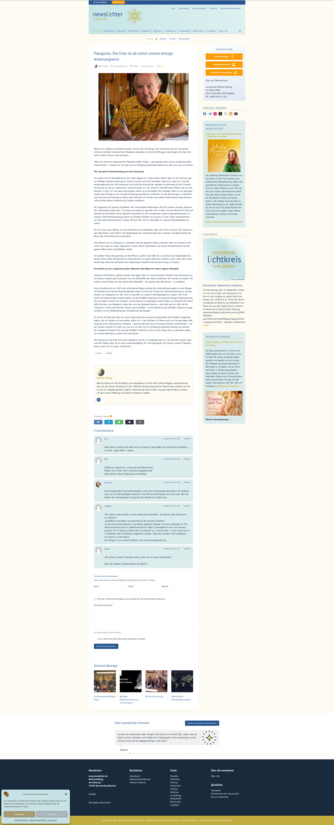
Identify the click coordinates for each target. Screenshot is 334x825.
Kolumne (157, 31)
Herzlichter (133, 31)
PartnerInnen (183, 8)
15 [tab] (184, 789)
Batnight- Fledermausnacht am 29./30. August (129, 699)
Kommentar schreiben (103, 605)
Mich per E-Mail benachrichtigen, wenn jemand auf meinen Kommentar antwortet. (131, 599)
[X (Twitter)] (220, 113)
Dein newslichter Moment (230, 8)
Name (97, 586)
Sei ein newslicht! (199, 8)
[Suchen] (240, 31)
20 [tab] (204, 789)
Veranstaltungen (218, 336)
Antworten (187, 439)
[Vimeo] (225, 113)
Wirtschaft (184, 38)
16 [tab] (188, 789)
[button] (66, 794)
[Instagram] (215, 113)
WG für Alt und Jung (154, 696)
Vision (172, 38)
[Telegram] (108, 422)
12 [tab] (173, 789)
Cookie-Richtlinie (21, 820)
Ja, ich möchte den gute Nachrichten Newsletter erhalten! (121, 639)
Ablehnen (52, 814)
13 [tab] (176, 789)
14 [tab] (180, 789)
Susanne (108, 482)
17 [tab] (192, 789)
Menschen (109, 31)
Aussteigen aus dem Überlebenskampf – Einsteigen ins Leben (223, 135)
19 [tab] (200, 789)
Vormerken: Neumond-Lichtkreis (222, 285)
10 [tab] (165, 789)
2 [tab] (133, 789)
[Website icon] (99, 400)
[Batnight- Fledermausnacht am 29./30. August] (131, 681)
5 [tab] (145, 789)
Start (173, 8)
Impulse (146, 31)
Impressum (52, 820)
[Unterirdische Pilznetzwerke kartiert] (182, 681)
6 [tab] (149, 789)
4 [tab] (141, 789)
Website (165, 586)
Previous (113, 757)
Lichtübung (170, 31)
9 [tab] (161, 789)
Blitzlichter (198, 31)
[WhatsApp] (119, 422)
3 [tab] (137, 789)
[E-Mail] (129, 422)
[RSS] (230, 113)
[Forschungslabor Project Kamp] (105, 681)
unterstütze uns (118, 2)
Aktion (163, 38)
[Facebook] (98, 422)
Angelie (107, 506)
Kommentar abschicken (106, 646)
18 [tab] (196, 789)
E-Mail (131, 586)
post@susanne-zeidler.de (227, 386)
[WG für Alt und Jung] (156, 681)
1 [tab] (130, 789)
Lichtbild (211, 31)
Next (221, 757)
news (98, 353)
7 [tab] (153, 789)
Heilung (121, 31)
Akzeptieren (19, 814)
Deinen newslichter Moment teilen (202, 723)
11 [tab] (169, 789)
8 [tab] (157, 789)
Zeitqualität (184, 31)
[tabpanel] (167, 757)
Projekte (97, 31)
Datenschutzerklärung (38, 820)
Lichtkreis (213, 8)
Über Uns (223, 31)
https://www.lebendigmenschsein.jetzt (224, 221)
